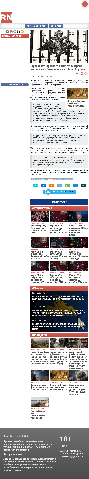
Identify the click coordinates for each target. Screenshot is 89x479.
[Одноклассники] (51, 185)
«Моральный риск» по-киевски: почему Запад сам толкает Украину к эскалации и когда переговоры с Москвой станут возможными (58, 311)
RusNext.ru (10, 436)
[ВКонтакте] (43, 185)
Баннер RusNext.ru (70, 451)
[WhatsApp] (67, 185)
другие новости (15, 85)
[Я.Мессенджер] (35, 185)
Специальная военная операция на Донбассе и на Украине (52, 179)
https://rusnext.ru (13, 467)
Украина (56, 26)
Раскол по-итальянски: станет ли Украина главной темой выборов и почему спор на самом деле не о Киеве (58, 324)
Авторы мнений (12, 454)
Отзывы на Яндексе (71, 453)
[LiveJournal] (83, 185)
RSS (63, 446)
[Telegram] (59, 185)
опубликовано (36, 91)
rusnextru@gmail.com (72, 456)
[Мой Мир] (75, 185)
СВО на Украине (36, 26)
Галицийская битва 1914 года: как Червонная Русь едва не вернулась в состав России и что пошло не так (58, 297)
